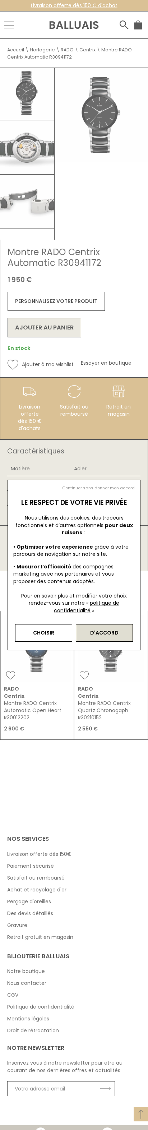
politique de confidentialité (86, 606)
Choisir (43, 632)
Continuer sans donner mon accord (98, 488)
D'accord (104, 632)
